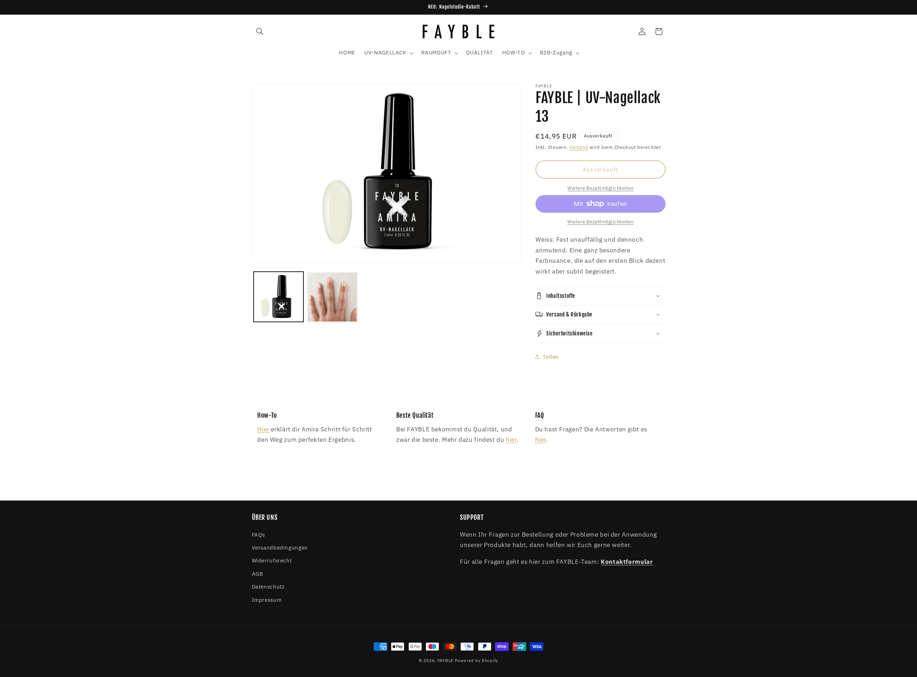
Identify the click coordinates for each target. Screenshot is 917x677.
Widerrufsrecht (272, 560)
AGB (257, 573)
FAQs (258, 534)
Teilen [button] (551, 356)
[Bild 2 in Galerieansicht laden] (332, 297)
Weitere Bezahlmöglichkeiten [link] (600, 187)
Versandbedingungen (280, 547)
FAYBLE (445, 660)
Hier (263, 429)
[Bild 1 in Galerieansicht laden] (279, 297)
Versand (578, 147)
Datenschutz (268, 586)
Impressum (267, 599)
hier (511, 440)
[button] (260, 31)
